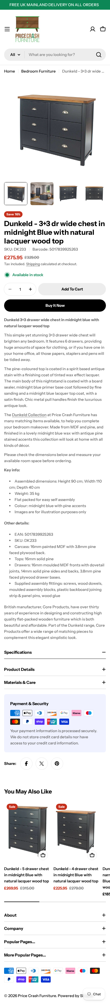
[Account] (93, 29)
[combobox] (55, 55)
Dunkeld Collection (29, 414)
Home (9, 71)
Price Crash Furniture (37, 995)
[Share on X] (42, 763)
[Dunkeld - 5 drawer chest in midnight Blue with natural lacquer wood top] (27, 832)
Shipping (33, 264)
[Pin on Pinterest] (57, 763)
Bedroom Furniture (38, 71)
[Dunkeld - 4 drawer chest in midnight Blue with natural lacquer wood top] (76, 832)
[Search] (99, 55)
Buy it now (55, 305)
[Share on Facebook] (26, 763)
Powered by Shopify (76, 995)
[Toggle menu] (7, 29)
